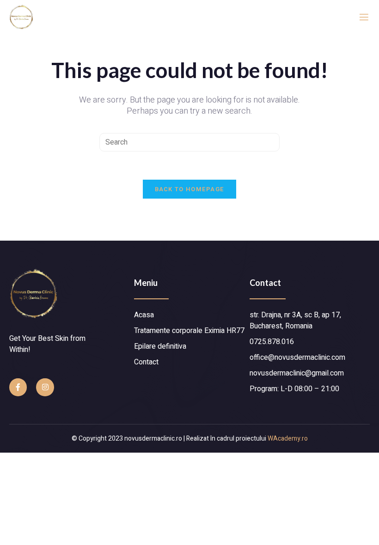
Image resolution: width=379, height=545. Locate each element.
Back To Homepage (190, 189)
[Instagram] (45, 387)
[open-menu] (364, 17)
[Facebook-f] (18, 387)
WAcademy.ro (288, 438)
